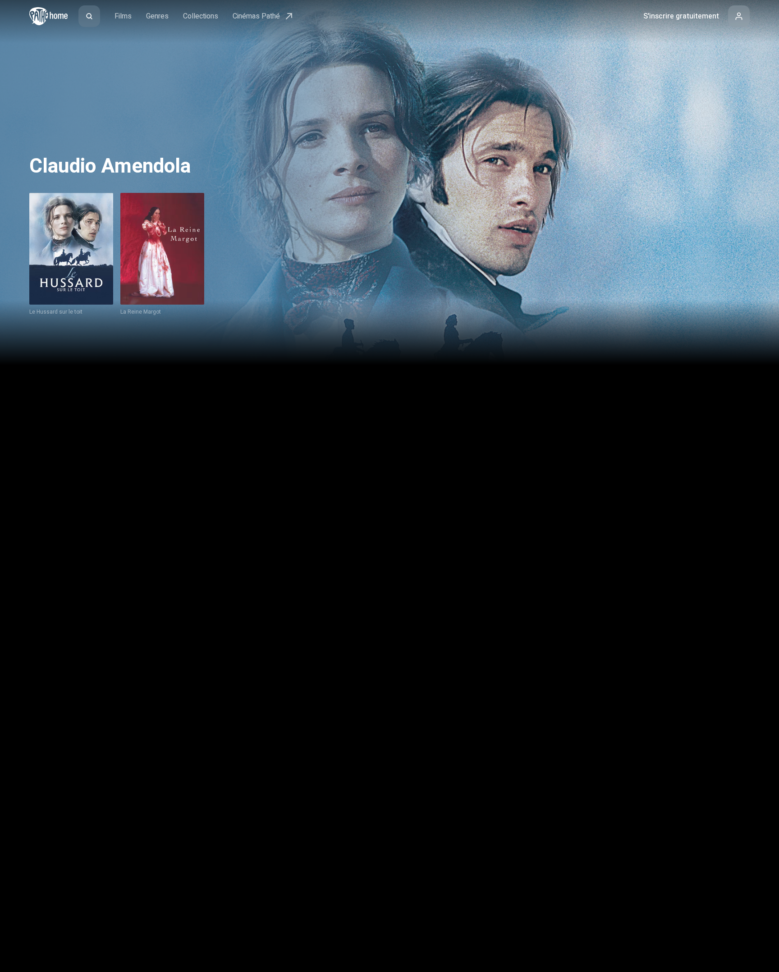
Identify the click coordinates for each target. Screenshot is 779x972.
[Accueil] (48, 16)
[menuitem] (89, 16)
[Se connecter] (739, 16)
